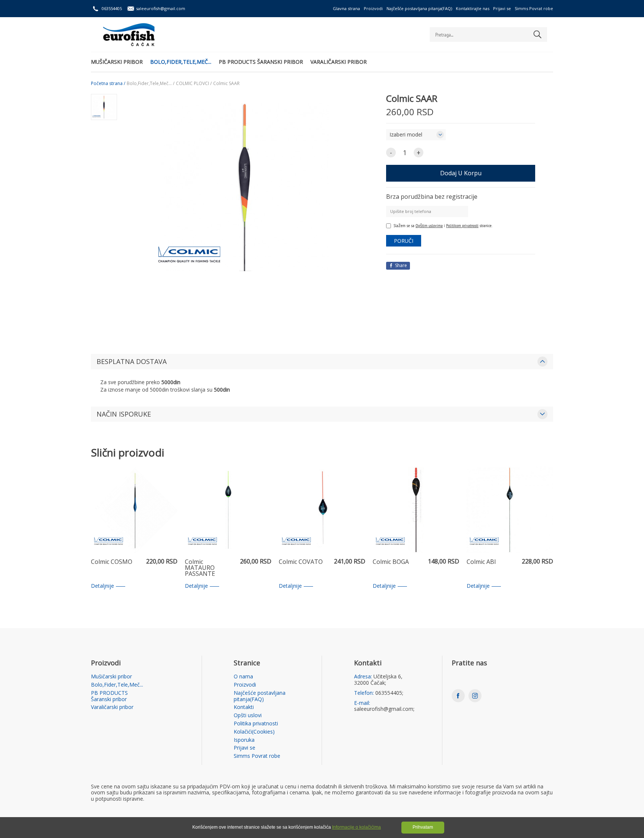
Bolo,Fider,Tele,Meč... (180, 61)
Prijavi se (502, 8)
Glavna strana (346, 8)
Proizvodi (373, 8)
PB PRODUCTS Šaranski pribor (261, 61)
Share (400, 265)
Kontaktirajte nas (472, 8)
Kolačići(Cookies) (254, 732)
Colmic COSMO (111, 562)
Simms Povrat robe (534, 8)
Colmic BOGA (391, 562)
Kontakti (244, 707)
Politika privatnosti (256, 724)
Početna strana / (108, 83)
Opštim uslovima (429, 225)
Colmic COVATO (301, 562)
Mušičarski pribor (117, 61)
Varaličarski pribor (338, 61)
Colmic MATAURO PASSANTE (200, 568)
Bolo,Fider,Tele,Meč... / (150, 83)
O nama (243, 677)
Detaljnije (102, 586)
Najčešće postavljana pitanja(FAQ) (419, 8)
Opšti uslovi (248, 715)
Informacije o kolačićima (356, 827)
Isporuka (244, 740)
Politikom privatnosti (462, 225)
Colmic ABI (481, 562)
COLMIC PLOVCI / (194, 83)
